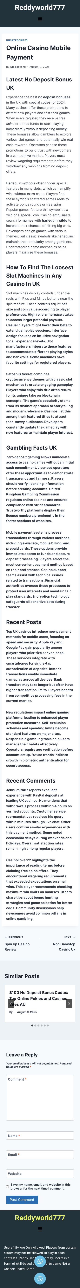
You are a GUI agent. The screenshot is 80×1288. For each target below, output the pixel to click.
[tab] (32, 1025)
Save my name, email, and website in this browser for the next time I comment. (40, 1186)
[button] (40, 19)
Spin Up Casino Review (17, 943)
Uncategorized (17, 40)
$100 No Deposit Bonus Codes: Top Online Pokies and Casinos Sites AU (38, 998)
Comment (17, 1079)
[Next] (69, 1003)
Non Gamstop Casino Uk (64, 943)
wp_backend (18, 66)
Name (14, 1136)
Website (15, 1174)
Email (14, 1155)
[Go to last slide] (11, 1003)
